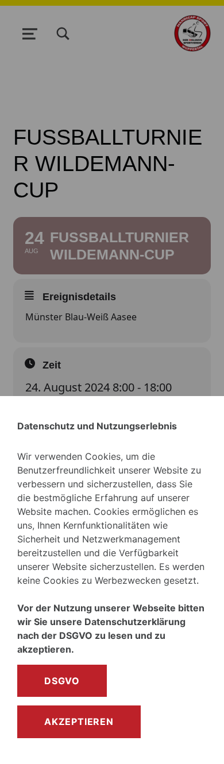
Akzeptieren (79, 721)
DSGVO (62, 681)
